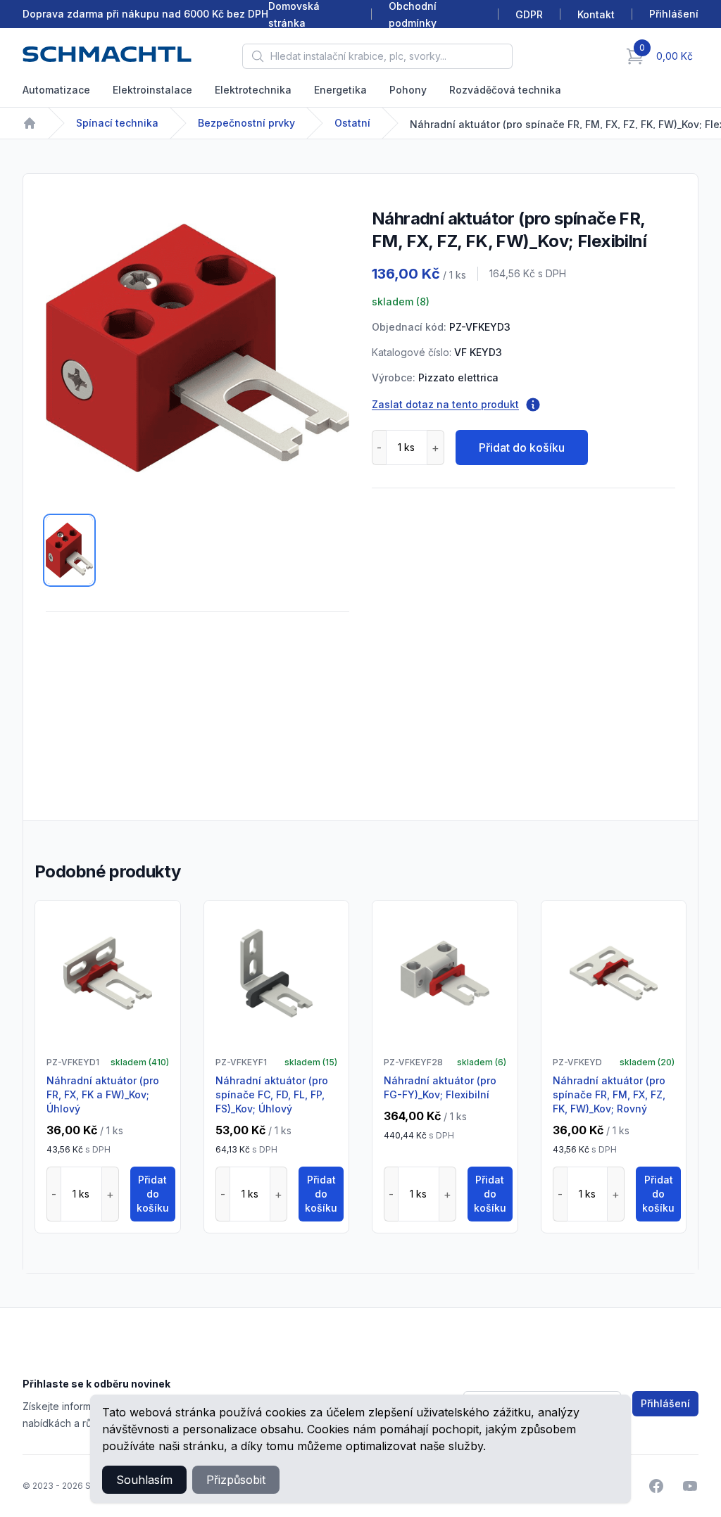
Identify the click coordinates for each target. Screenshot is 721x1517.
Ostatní (352, 123)
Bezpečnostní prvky (246, 123)
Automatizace (56, 90)
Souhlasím (144, 1480)
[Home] (30, 123)
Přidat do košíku (522, 447)
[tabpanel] (197, 348)
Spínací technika (117, 123)
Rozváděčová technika (505, 90)
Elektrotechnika (253, 90)
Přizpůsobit (235, 1480)
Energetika (340, 90)
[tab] (69, 550)
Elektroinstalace (152, 90)
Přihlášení (665, 1403)
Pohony (408, 90)
